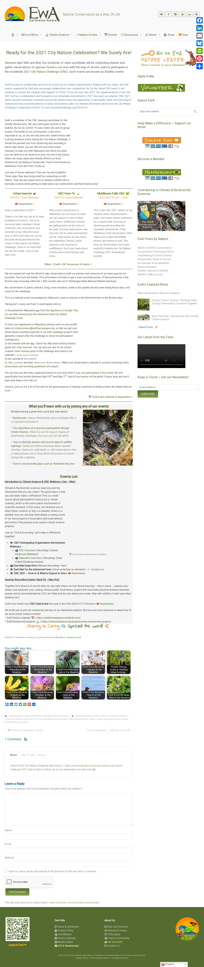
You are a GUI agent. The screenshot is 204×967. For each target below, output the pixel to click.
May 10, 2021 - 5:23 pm (34, 755)
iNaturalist (53, 297)
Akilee (13, 754)
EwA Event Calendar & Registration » (112, 396)
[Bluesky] (199, 43)
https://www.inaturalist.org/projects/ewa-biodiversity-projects (76, 621)
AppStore (55, 310)
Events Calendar (66, 938)
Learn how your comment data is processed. (74, 902)
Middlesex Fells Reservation (56, 719)
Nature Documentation (78, 719)
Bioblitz (78, 716)
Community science (13, 719)
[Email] (199, 35)
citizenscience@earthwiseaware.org (34, 328)
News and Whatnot (33, 716)
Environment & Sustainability (153, 263)
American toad (74, 637)
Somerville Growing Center (16, 722)
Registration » (26, 203)
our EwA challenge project (57, 332)
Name (8, 830)
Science (125, 719)
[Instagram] (175, 14)
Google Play (71, 310)
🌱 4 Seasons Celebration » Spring (25, 730)
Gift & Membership (68, 945)
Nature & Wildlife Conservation (155, 247)
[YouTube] (182, 14)
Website (9, 857)
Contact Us (113, 945)
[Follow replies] (26, 739)
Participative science (112, 719)
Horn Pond (38, 719)
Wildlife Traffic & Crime (150, 274)
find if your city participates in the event (91, 372)
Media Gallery (65, 941)
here (63, 565)
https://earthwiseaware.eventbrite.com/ (59, 617)
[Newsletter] (161, 14)
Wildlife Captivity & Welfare (153, 270)
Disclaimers (65, 934)
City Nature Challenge (117, 716)
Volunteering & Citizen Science (55, 716)
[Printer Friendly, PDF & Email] (123, 644)
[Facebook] (168, 14)
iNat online (19, 314)
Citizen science (100, 716)
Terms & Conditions (68, 926)
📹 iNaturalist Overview (28, 557)
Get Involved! (114, 941)
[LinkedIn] (189, 14)
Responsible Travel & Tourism (154, 259)
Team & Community (119, 938)
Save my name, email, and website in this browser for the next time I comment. (53, 871)
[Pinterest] (196, 14)
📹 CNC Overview (25, 550)
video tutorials (24, 347)
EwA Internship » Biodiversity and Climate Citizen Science (175, 318)
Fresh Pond (28, 719)
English (169, 964)
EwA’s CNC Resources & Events (72, 264)
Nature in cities (95, 719)
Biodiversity (88, 716)
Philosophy (113, 934)
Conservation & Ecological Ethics (156, 251)
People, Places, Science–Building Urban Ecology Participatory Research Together (174, 302)
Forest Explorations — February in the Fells (108, 730)
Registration (78, 573)
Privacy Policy (65, 930)
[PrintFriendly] (199, 51)
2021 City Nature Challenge (41, 71)
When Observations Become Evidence (159, 293)
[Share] (199, 66)
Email (8, 844)
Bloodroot (60, 637)
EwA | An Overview (117, 926)
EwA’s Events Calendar (27, 355)
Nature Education (16, 716)
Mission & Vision (117, 930)
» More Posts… (146, 327)
